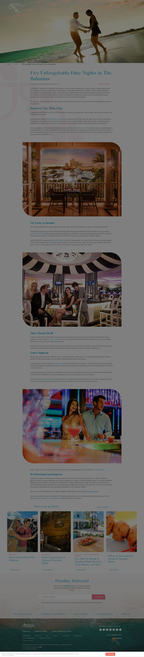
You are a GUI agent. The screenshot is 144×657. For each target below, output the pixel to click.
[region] (72, 654)
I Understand (110, 654)
